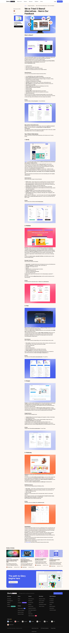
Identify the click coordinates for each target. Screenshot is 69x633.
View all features (31, 598)
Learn (25, 5)
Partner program (20, 608)
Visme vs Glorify (41, 606)
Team (19, 600)
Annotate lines (30, 602)
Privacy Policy (53, 628)
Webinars (8, 602)
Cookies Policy (34, 631)
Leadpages (19, 602)
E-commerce (52, 600)
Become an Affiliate (21, 610)
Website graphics (52, 606)
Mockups (29, 604)
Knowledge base (10, 600)
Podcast (8, 604)
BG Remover (30, 600)
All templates (52, 598)
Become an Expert (21, 614)
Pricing (19, 598)
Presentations (52, 608)
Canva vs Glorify (41, 600)
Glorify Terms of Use (35, 628)
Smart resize (30, 613)
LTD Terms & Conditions (45, 628)
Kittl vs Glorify (41, 602)
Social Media (52, 602)
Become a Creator (21, 612)
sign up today (28, 542)
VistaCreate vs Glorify (42, 604)
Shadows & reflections (32, 608)
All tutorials (9, 598)
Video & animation (31, 615)
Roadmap (8, 606)
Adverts (51, 604)
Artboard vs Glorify (42, 598)
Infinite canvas (30, 606)
